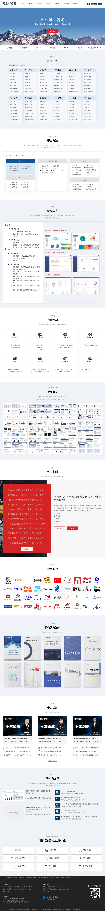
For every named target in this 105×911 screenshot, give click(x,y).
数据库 (57, 4)
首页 (22, 4)
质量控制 (52, 48)
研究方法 (24, 48)
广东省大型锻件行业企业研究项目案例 (24, 533)
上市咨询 (57, 877)
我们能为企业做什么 (94, 48)
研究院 (39, 4)
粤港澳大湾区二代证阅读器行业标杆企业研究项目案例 (27, 504)
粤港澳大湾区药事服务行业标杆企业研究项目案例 (27, 494)
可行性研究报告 (69, 877)
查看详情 (59, 528)
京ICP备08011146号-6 (26, 909)
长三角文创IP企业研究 (68, 791)
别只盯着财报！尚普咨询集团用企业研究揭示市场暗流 (24, 751)
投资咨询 (63, 877)
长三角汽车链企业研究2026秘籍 (71, 798)
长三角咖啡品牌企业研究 (69, 810)
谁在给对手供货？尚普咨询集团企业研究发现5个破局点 (79, 816)
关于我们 (75, 4)
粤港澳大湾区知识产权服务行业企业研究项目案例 (27, 518)
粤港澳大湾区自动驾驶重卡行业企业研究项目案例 (27, 509)
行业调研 (41, 877)
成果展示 (66, 48)
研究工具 (38, 48)
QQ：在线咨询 (6, 891)
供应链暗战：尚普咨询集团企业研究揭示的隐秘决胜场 (24, 748)
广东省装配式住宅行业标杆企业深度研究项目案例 (27, 542)
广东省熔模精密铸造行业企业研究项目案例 (26, 528)
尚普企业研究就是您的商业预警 (51, 748)
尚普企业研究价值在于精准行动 (51, 755)
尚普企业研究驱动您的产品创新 (51, 751)
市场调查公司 (29, 877)
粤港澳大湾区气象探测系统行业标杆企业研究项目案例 (27, 490)
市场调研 (31, 4)
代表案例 (66, 4)
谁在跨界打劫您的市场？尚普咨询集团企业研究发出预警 (79, 804)
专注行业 (48, 4)
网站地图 (78, 909)
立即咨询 (52, 31)
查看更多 (27, 549)
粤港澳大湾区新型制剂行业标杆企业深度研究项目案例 (27, 513)
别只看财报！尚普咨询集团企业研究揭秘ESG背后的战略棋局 (26, 755)
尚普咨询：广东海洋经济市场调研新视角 (25, 537)
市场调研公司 (21, 877)
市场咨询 (52, 877)
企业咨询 (15, 877)
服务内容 (10, 48)
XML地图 (74, 909)
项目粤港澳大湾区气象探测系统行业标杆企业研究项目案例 (27, 499)
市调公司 (46, 877)
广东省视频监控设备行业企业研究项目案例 (26, 523)
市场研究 (35, 877)
